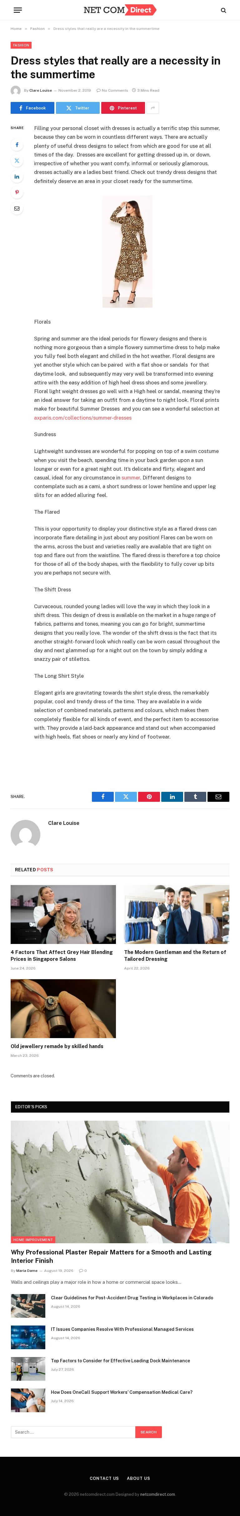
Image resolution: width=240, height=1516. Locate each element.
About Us (138, 1478)
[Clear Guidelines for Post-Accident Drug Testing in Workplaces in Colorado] (28, 1306)
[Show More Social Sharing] (153, 108)
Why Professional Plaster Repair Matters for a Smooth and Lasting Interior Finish (111, 1256)
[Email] (17, 208)
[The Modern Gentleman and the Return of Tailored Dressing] (176, 914)
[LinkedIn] (17, 176)
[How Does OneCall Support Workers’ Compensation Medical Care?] (28, 1400)
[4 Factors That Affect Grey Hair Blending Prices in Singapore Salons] (63, 914)
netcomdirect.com (157, 1494)
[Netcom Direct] (120, 10)
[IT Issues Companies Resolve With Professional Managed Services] (28, 1337)
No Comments (115, 90)
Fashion (21, 45)
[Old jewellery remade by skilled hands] (63, 1008)
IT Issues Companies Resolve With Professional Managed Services (122, 1329)
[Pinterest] (17, 192)
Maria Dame (27, 1270)
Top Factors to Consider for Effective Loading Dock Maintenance (120, 1360)
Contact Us (104, 1478)
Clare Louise (40, 90)
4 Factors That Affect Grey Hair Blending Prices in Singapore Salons (62, 955)
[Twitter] (17, 160)
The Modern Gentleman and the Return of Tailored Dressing (175, 955)
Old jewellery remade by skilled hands (57, 1046)
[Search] (223, 10)
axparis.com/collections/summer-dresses (83, 418)
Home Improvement (33, 1240)
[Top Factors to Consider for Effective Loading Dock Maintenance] (28, 1369)
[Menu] (18, 10)
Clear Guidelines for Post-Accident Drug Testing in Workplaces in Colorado (132, 1297)
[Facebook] (17, 144)
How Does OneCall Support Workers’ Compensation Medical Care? (121, 1392)
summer (131, 477)
